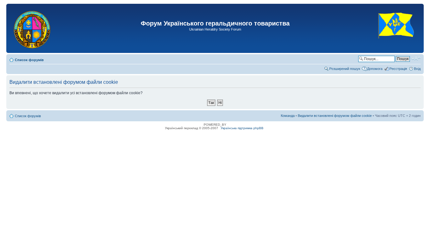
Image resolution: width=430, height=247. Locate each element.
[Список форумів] (32, 28)
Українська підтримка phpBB (242, 128)
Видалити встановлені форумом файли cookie (335, 116)
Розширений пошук (344, 69)
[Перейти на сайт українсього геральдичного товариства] (396, 44)
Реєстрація (398, 69)
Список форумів (29, 60)
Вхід (417, 69)
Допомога (374, 69)
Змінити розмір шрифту (416, 58)
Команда (288, 116)
